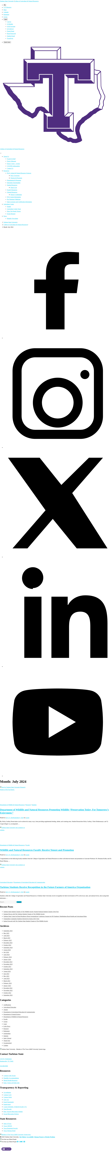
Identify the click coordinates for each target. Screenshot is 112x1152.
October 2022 (7, 993)
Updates (6, 1045)
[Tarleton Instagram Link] (22, 1141)
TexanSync (10, 38)
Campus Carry (8, 1095)
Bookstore (6, 14)
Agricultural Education (6, 882)
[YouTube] (58, 776)
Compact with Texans (10, 1075)
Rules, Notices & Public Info (11, 1083)
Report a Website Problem (47, 1137)
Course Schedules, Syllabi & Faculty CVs (15, 1107)
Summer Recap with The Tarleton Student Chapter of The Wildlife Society (24, 914)
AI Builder (10, 24)
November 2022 (8, 990)
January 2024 (7, 959)
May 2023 (6, 976)
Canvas (9, 21)
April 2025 (7, 935)
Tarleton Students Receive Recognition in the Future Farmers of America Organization (45, 887)
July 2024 (6, 952)
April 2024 (7, 954)
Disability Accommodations (11, 1078)
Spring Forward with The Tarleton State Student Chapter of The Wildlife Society (26, 921)
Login (5, 19)
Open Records (7, 1109)
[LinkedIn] (58, 666)
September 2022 (8, 995)
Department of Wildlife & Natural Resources (12, 805)
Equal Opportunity (9, 1102)
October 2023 (7, 966)
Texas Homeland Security (11, 1128)
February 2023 (8, 983)
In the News (7, 1026)
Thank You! (7, 1040)
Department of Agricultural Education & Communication (29, 882)
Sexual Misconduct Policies (11, 1114)
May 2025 (6, 933)
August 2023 (7, 971)
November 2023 (8, 964)
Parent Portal (10, 31)
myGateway (10, 29)
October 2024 (7, 945)
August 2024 (7, 950)
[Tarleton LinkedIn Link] (24, 1141)
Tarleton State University (7, 1)
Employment (7, 1104)
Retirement (7, 1031)
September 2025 (8, 931)
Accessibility (30, 1137)
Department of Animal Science (12, 1014)
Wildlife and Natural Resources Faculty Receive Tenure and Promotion (37, 850)
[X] (58, 557)
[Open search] (5, 5)
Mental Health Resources (10, 1080)
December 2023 (8, 962)
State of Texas (7, 1123)
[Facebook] (58, 338)
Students (34, 805)
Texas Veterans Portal (9, 1130)
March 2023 (7, 981)
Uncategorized (8, 1043)
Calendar (6, 12)
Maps (5, 10)
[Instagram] (58, 447)
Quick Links (7, 42)
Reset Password (11, 33)
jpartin (27, 817)
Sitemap (36, 1137)
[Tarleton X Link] (19, 1141)
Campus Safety (8, 1097)
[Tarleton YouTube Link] (21, 1141)
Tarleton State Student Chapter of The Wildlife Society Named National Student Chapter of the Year (31, 911)
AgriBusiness (7, 1005)
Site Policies (22, 1137)
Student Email (11, 36)
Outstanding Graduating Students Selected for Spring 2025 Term (21, 919)
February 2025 (8, 940)
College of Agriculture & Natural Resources (26, 1)
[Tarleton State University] (56, 145)
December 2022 (8, 988)
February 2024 (8, 957)
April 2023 (7, 978)
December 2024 (8, 942)
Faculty (28, 845)
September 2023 (8, 969)
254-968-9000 (4, 1066)
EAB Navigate (11, 26)
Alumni (6, 1009)
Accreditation (7, 1092)
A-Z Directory (7, 7)
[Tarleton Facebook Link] (17, 1141)
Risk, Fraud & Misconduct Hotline (13, 1111)
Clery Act (6, 1099)
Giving (5, 17)
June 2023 (6, 974)
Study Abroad (7, 1038)
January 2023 (7, 985)
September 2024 (8, 947)
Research (28, 805)
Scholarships (7, 1033)
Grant (5, 1024)
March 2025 (7, 938)
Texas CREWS (8, 1126)
